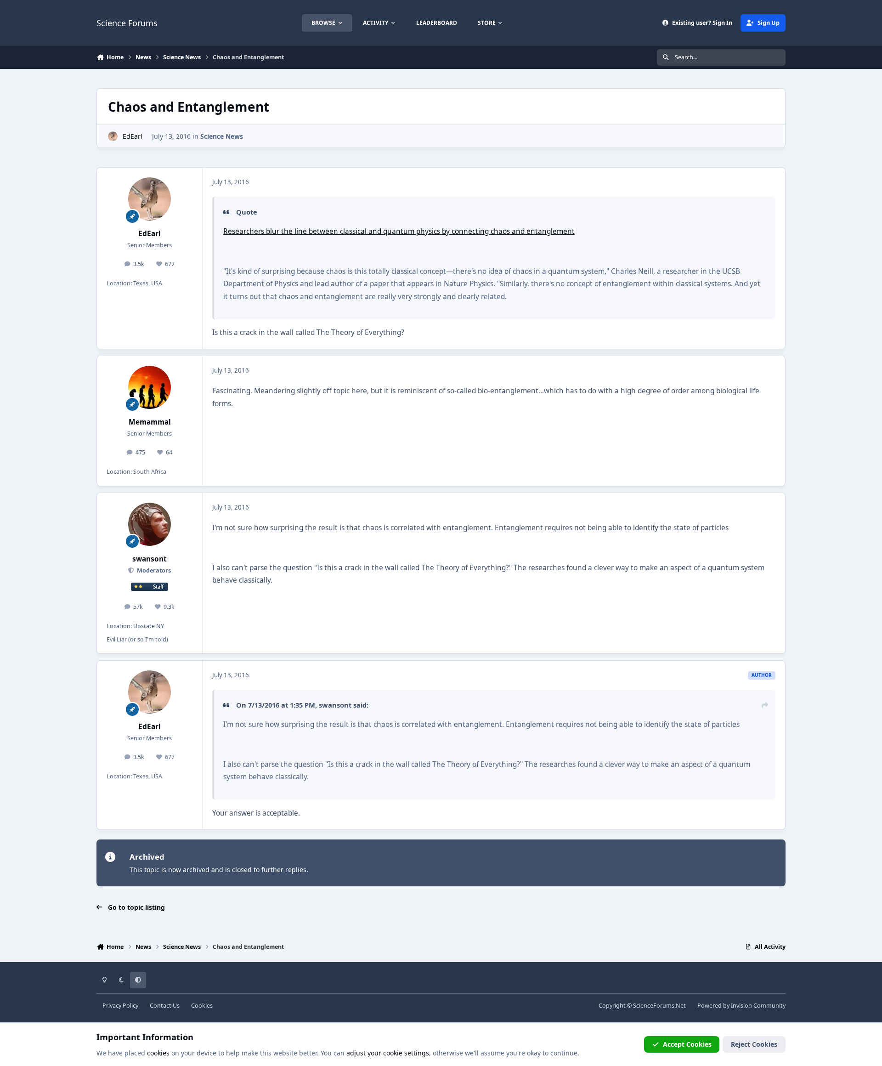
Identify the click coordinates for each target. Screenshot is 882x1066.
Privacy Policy (120, 1005)
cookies (158, 1053)
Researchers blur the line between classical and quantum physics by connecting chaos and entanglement (399, 231)
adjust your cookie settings (387, 1053)
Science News (221, 136)
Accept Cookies (687, 1044)
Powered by (741, 1005)
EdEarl (132, 136)
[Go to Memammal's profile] (149, 387)
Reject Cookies (754, 1044)
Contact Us (165, 1005)
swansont (149, 559)
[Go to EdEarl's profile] (113, 136)
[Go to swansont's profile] (149, 524)
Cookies (202, 1005)
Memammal (150, 422)
